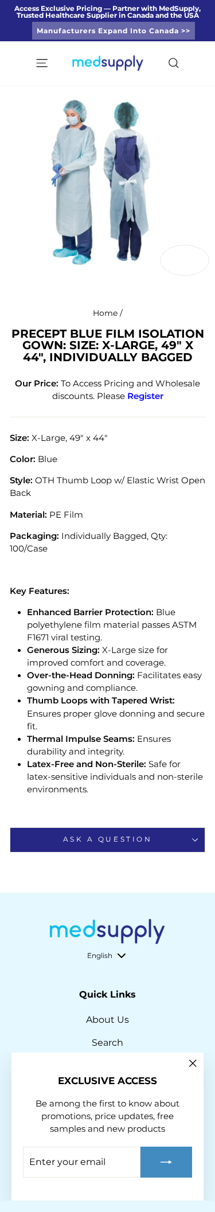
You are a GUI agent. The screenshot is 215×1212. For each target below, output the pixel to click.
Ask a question (107, 839)
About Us (107, 1019)
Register (145, 396)
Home (105, 313)
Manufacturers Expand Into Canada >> (113, 30)
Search (107, 1042)
